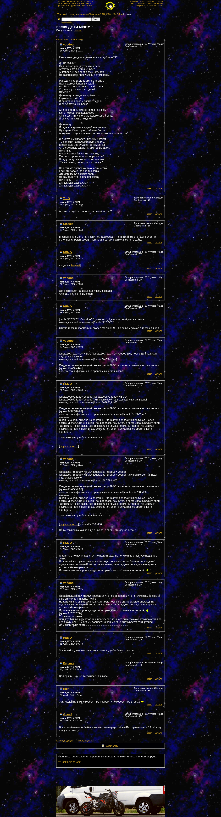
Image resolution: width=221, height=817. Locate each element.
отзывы (150, 1)
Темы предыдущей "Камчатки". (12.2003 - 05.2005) (95, 14)
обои (149, 3)
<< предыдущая (64, 740)
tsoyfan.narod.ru (69, 446)
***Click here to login (69, 762)
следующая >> (86, 740)
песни (79, 1)
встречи (159, 1)
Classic (68, 223)
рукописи (75, 6)
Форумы (61, 14)
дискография (64, 3)
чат (132, 3)
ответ (149, 188)
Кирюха (68, 663)
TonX (66, 198)
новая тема (77, 39)
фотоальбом (63, 6)
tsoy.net (75, 265)
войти (160, 6)
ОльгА (67, 714)
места (88, 3)
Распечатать (111, 746)
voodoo (78, 30)
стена (142, 1)
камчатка (134, 1)
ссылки (152, 6)
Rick (66, 688)
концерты (88, 1)
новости (61, 1)
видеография (78, 3)
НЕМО (67, 252)
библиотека (87, 6)
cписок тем (62, 39)
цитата (158, 188)
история (71, 1)
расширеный (66, 22)
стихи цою (140, 3)
